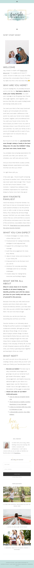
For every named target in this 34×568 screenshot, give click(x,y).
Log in (17, 565)
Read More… (17, 453)
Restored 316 (25, 562)
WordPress (30, 564)
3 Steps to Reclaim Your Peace (17, 527)
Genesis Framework (22, 564)
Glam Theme (12, 564)
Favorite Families (17, 15)
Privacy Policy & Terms (17, 477)
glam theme (18, 562)
